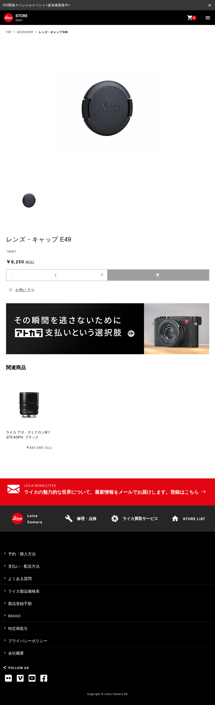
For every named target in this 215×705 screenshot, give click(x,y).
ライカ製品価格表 (24, 591)
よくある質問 (20, 578)
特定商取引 (18, 628)
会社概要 (16, 653)
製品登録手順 (20, 603)
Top (9, 32)
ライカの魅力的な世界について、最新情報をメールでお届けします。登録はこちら (111, 492)
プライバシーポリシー (27, 641)
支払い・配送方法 (24, 566)
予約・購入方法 (22, 554)
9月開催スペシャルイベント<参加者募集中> (36, 5)
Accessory (25, 32)
